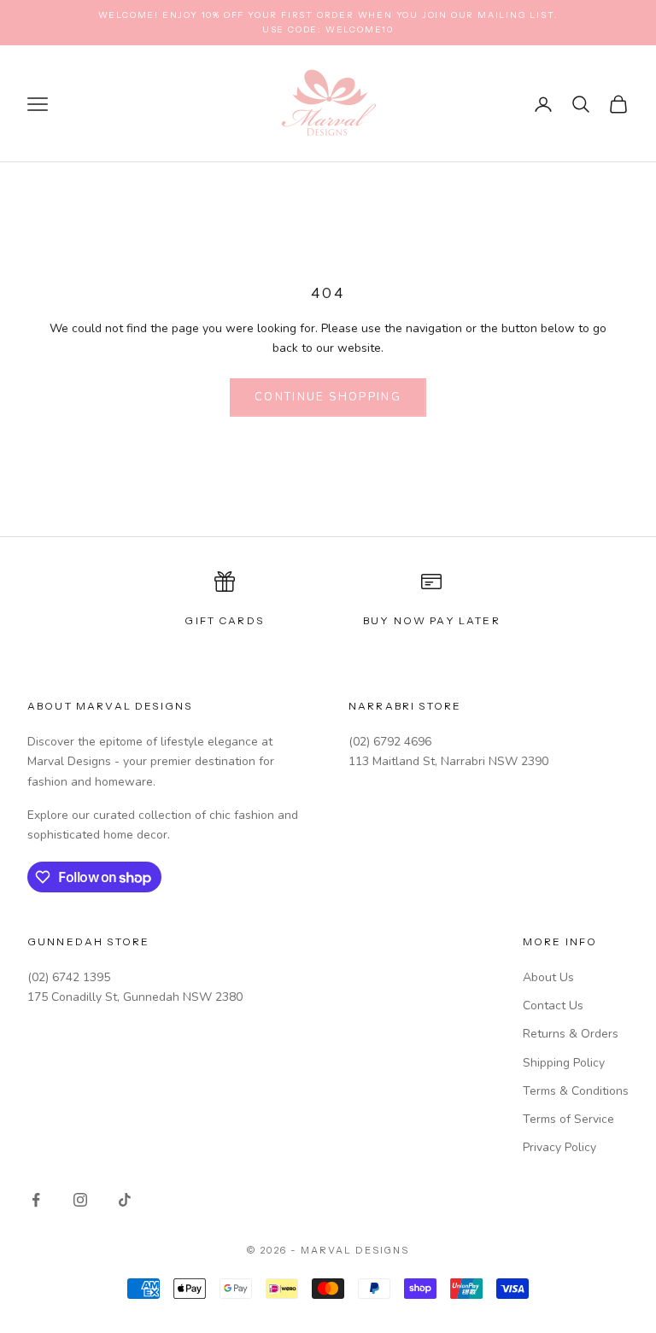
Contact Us (553, 1005)
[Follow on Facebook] (35, 1199)
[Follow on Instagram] (80, 1199)
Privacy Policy (559, 1147)
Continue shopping (328, 397)
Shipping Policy (564, 1063)
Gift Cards (224, 620)
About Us (548, 977)
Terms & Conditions (576, 1091)
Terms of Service (568, 1119)
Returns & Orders (570, 1034)
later (480, 620)
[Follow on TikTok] (124, 1199)
